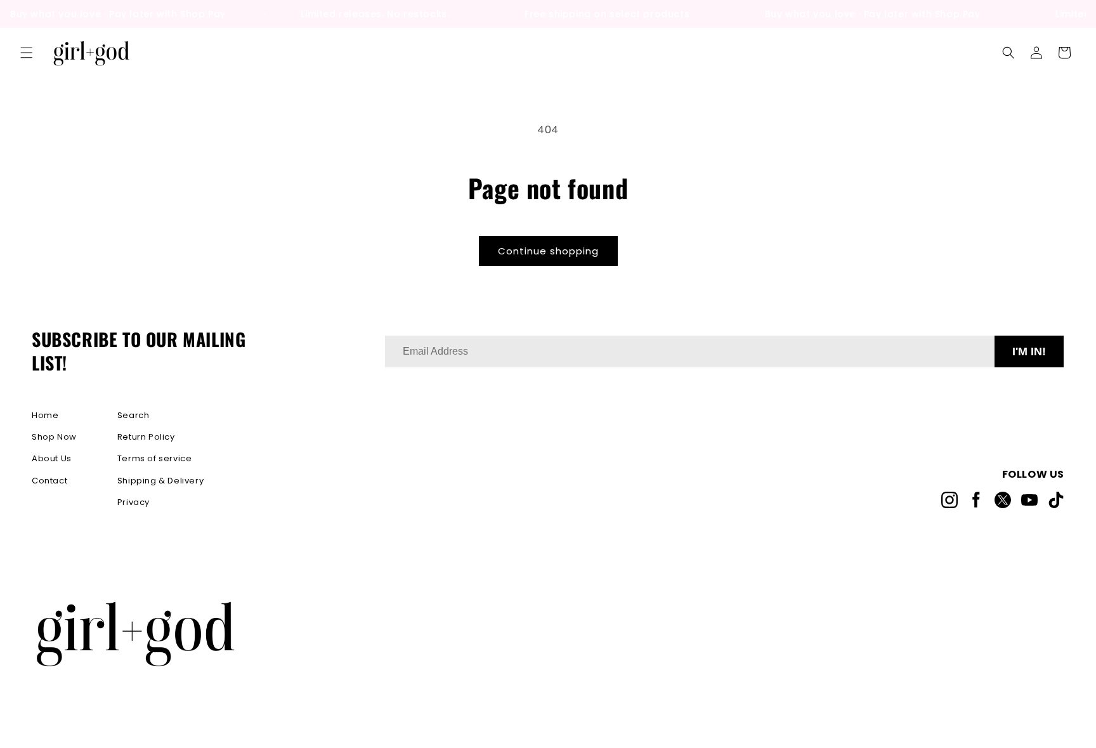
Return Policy (146, 437)
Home (45, 415)
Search (133, 415)
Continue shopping (548, 251)
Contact (49, 481)
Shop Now (54, 437)
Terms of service (154, 458)
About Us (52, 458)
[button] (27, 53)
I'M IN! (1029, 351)
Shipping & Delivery (160, 481)
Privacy (133, 502)
